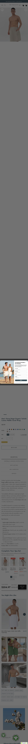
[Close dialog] (27, 361)
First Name (16, 368)
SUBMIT (21, 380)
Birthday (16, 376)
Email (15, 373)
